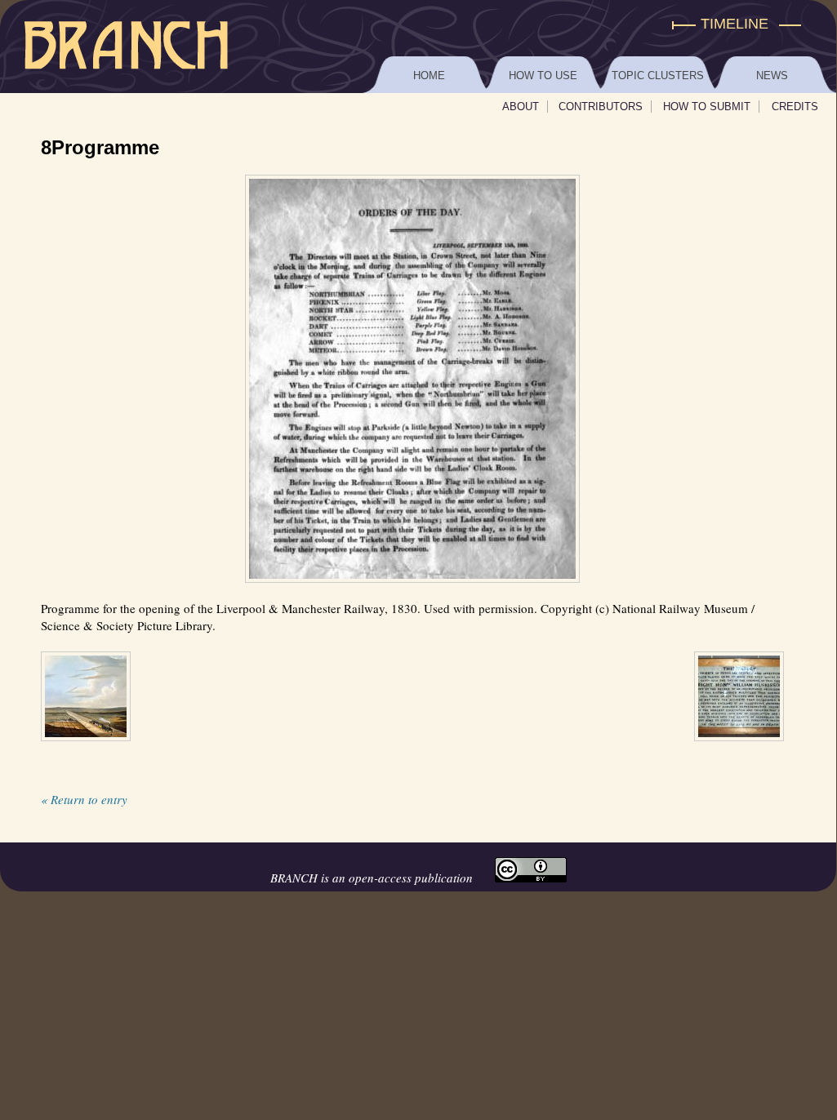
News (772, 75)
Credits (795, 106)
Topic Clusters (658, 75)
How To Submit (706, 106)
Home (429, 75)
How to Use (543, 75)
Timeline (734, 24)
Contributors (601, 106)
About (520, 106)
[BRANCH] (418, 24)
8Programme (100, 147)
